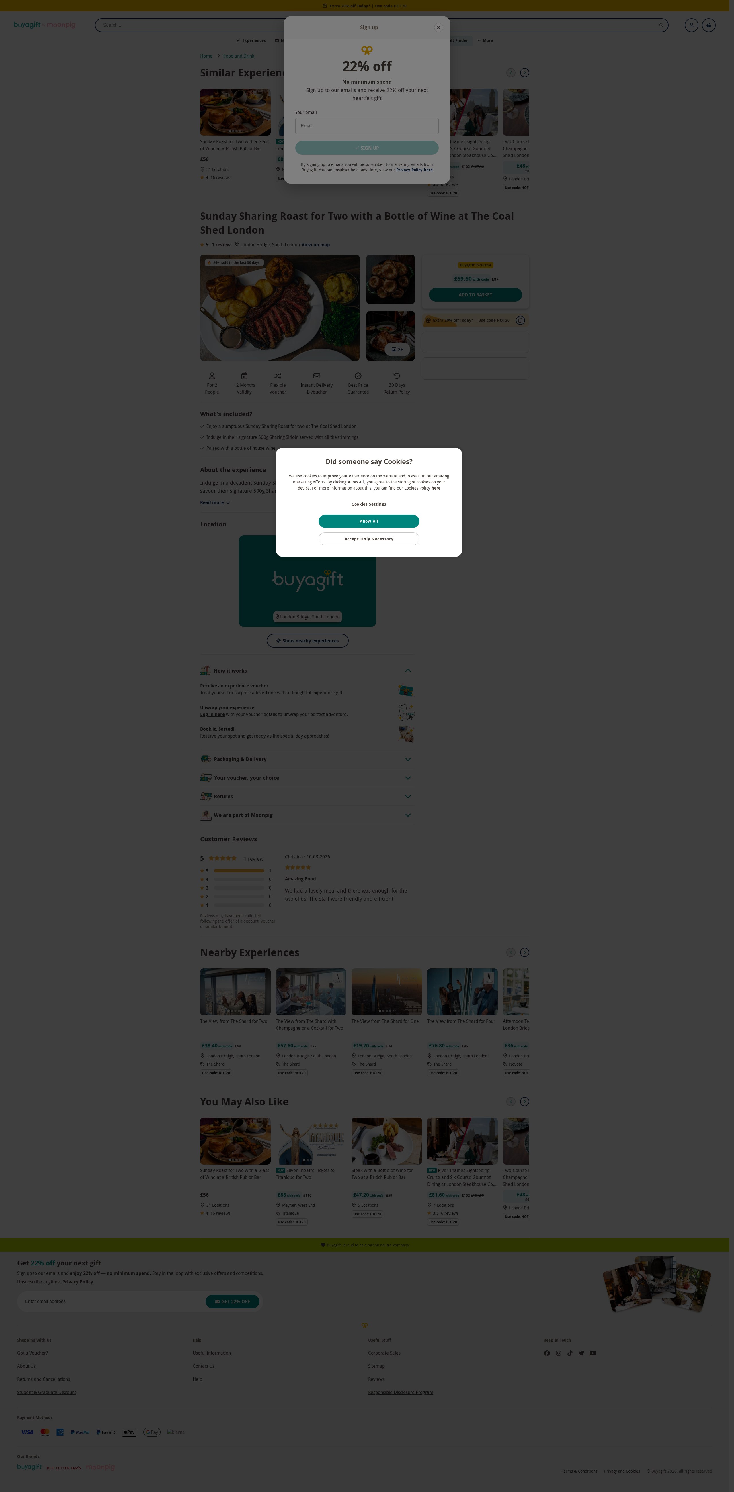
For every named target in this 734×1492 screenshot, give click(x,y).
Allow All (369, 521)
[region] (369, 502)
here (436, 488)
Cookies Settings (369, 504)
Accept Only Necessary (369, 539)
